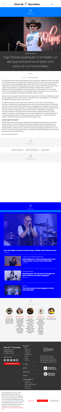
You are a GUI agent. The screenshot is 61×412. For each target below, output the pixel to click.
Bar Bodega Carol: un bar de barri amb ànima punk (9, 321)
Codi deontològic (31, 384)
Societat (27, 351)
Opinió (25, 368)
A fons (25, 364)
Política (27, 349)
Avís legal (28, 388)
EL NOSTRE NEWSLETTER (12, 363)
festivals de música (32, 150)
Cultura (27, 353)
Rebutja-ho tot (54, 400)
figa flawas (45, 150)
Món (26, 347)
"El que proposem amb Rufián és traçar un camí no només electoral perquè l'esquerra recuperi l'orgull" (40, 326)
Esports (27, 360)
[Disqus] (30, 182)
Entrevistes (28, 354)
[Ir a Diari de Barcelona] (12, 347)
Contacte (28, 386)
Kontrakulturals (51, 319)
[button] (3, 4)
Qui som (27, 381)
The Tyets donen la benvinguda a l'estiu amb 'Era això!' (38, 289)
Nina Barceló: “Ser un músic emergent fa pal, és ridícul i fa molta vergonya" (39, 274)
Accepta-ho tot (42, 400)
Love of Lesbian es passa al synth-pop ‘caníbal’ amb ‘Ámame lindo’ (30, 250)
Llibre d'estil (29, 382)
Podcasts (26, 371)
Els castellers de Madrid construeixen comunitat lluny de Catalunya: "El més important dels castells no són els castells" (20, 325)
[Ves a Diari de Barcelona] (26, 4)
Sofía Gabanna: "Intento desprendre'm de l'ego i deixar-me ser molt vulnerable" (39, 260)
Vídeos (25, 375)
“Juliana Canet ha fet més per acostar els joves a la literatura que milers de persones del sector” (30, 325)
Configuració (31, 400)
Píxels (26, 358)
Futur (26, 356)
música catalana (17, 150)
